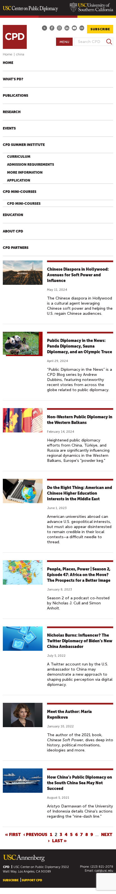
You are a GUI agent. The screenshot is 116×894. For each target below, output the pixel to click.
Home (7, 54)
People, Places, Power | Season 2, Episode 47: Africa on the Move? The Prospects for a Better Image (78, 575)
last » (59, 840)
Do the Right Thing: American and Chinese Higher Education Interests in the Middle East (79, 493)
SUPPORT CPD (32, 880)
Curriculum (18, 157)
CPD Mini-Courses (19, 192)
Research (12, 112)
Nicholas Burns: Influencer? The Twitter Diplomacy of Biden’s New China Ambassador (79, 641)
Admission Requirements (30, 165)
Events (9, 128)
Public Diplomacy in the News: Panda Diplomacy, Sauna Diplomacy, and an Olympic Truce (79, 346)
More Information (25, 173)
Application (18, 180)
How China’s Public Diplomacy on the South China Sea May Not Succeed (79, 783)
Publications (15, 96)
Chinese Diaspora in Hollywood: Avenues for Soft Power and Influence (78, 275)
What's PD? (13, 79)
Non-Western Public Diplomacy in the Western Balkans (79, 420)
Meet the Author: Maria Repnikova (69, 714)
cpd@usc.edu (104, 871)
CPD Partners (15, 248)
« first (13, 834)
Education (13, 215)
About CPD (13, 231)
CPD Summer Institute (24, 145)
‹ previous (35, 834)
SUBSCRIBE (100, 29)
